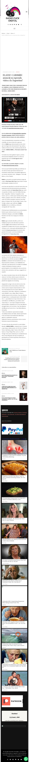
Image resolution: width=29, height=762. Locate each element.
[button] (26, 759)
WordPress (19, 756)
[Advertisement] (14, 54)
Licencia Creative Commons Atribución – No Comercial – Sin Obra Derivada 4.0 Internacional (14, 414)
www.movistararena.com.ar (10, 165)
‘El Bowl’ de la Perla (11, 230)
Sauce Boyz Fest (15, 234)
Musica (3, 373)
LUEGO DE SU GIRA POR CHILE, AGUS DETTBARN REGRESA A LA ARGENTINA (9, 387)
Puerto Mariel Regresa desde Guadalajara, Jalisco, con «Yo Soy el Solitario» (9, 399)
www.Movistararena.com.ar (15, 128)
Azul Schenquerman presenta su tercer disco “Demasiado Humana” (9, 376)
